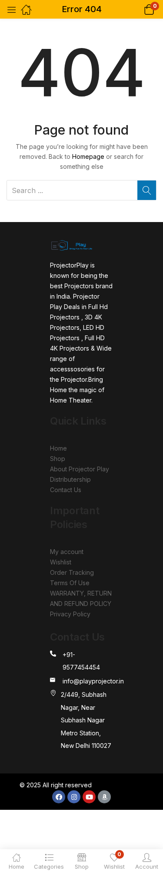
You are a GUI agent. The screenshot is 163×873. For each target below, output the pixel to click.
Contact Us (65, 489)
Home (58, 448)
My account (66, 551)
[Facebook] (58, 796)
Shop (57, 458)
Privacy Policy (70, 614)
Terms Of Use (70, 582)
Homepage (88, 156)
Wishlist (60, 562)
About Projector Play (79, 469)
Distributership (70, 479)
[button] (138, 9)
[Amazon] (104, 796)
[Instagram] (73, 796)
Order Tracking (72, 572)
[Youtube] (89, 796)
